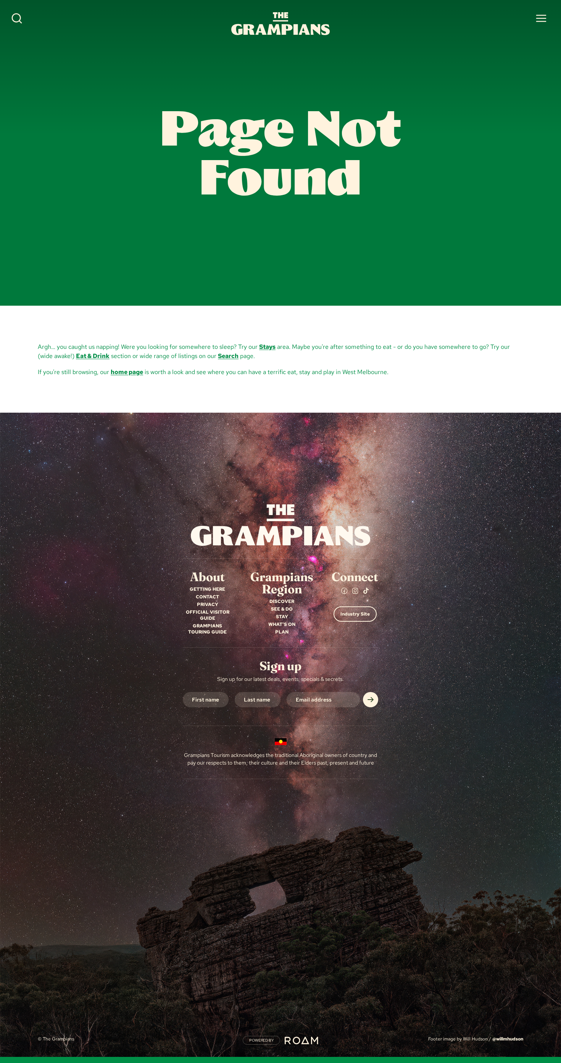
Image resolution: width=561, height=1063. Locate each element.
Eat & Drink (93, 356)
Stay (282, 617)
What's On (281, 624)
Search (228, 356)
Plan (282, 632)
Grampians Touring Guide (207, 629)
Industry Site (355, 614)
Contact (207, 597)
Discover (281, 601)
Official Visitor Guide (207, 615)
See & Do (282, 609)
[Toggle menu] (541, 18)
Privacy (207, 604)
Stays (267, 347)
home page (127, 372)
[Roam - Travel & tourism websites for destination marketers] (301, 1040)
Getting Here (207, 589)
